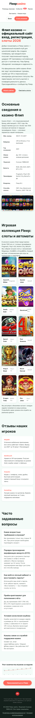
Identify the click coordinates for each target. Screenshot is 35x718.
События (21, 9)
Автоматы (12, 13)
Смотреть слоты (25, 90)
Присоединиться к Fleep (17, 683)
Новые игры (22, 13)
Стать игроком (21, 18)
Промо (30, 9)
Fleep (17, 3)
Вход (10, 18)
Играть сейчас (9, 90)
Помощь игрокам (8, 9)
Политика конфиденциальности (14, 713)
